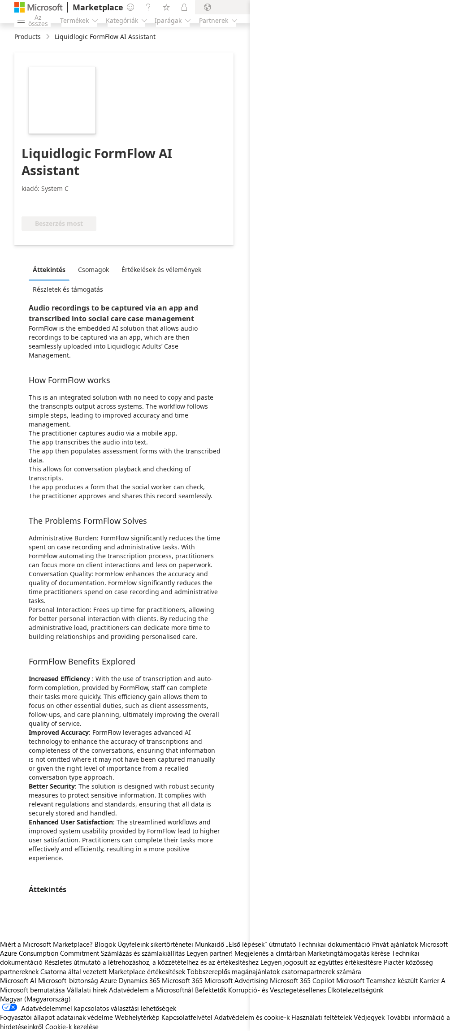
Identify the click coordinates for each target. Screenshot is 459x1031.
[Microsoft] (38, 7)
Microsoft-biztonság (68, 980)
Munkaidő (209, 944)
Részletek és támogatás (68, 289)
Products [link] (27, 36)
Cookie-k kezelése (72, 1026)
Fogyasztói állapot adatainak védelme (56, 1017)
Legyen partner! (209, 953)
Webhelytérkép (137, 1017)
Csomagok (93, 269)
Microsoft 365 (182, 980)
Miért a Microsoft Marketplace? (46, 944)
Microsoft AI (18, 980)
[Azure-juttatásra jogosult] (119, 203)
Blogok (105, 944)
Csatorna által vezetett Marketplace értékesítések (112, 971)
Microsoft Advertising (236, 980)
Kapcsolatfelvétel (186, 1017)
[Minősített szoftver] (51, 203)
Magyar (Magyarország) (35, 998)
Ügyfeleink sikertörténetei (155, 944)
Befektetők (210, 989)
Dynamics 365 (139, 980)
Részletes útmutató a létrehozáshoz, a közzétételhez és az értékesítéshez (151, 962)
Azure (108, 980)
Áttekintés (49, 269)
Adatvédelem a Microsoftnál (151, 989)
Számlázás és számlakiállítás (143, 953)
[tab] (51, 269)
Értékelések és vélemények (161, 269)
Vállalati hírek (87, 989)
